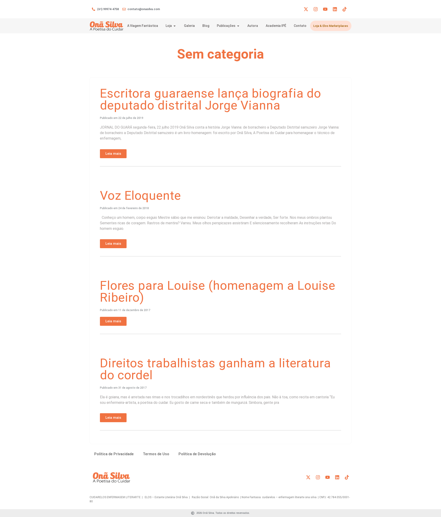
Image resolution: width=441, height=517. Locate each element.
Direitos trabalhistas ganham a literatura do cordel (215, 369)
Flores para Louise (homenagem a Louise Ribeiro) (217, 291)
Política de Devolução (197, 454)
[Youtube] (325, 9)
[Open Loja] (174, 25)
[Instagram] (315, 9)
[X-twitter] (306, 9)
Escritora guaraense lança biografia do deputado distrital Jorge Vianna (210, 99)
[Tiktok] (344, 9)
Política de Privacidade (114, 454)
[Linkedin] (334, 9)
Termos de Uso (156, 454)
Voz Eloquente (140, 195)
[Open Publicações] (238, 25)
